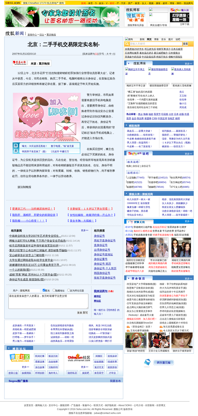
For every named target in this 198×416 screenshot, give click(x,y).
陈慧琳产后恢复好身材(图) (140, 288)
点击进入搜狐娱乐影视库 (172, 319)
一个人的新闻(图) (19, 269)
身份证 (136, 166)
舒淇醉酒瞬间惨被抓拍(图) (173, 299)
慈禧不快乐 (162, 56)
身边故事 (39, 367)
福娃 (150, 114)
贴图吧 (130, 187)
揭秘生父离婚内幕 (181, 260)
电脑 (128, 166)
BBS (179, 3)
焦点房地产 (53, 3)
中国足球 (162, 118)
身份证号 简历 (102, 263)
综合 (41, 34)
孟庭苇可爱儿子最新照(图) (173, 315)
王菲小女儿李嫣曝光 (158, 351)
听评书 (128, 227)
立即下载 (184, 24)
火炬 (171, 114)
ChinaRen (33, 3)
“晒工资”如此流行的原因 (139, 91)
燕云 (181, 91)
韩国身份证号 (102, 273)
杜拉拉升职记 (160, 227)
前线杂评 (112, 356)
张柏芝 (171, 118)
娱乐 (101, 3)
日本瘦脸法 (174, 53)
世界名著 (157, 231)
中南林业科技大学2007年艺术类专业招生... (35, 235)
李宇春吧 (153, 177)
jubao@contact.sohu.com (107, 413)
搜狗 (61, 3)
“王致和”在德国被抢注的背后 (142, 103)
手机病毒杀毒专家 (143, 234)
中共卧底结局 (149, 56)
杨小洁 (182, 103)
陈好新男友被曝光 (181, 271)
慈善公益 (13, 373)
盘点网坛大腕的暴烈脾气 (139, 307)
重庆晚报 (51, 34)
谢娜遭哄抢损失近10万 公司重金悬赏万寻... (35, 264)
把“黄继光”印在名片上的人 (140, 95)
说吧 (178, 39)
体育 (90, 3)
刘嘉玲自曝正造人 (157, 271)
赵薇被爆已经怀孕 (134, 263)
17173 (43, 3)
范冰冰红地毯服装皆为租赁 (141, 295)
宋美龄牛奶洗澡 (133, 56)
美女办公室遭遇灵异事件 (139, 311)
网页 (149, 39)
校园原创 (112, 367)
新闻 (142, 39)
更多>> (84, 230)
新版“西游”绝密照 (136, 351)
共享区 (128, 234)
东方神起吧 (176, 182)
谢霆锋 (147, 118)
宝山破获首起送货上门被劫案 (26, 255)
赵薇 (181, 114)
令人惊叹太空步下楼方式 (176, 330)
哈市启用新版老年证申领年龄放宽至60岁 (33, 245)
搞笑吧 (85, 373)
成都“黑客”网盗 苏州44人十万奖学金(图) (33, 274)
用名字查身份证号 (105, 240)
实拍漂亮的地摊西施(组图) (173, 303)
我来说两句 (89, 54)
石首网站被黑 (132, 53)
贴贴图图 (99, 361)
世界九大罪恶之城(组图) (172, 307)
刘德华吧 (153, 182)
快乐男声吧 (176, 177)
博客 (172, 3)
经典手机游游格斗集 (163, 234)
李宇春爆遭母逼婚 (134, 267)
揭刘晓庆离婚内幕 (157, 263)
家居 (137, 3)
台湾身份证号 (102, 249)
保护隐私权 (110, 405)
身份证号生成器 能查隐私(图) (26, 279)
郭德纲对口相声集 (143, 227)
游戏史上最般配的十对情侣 (174, 322)
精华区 (97, 296)
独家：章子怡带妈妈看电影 (174, 284)
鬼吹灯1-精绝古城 (143, 231)
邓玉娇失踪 (150, 49)
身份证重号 (101, 259)
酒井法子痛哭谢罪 (182, 351)
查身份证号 (101, 245)
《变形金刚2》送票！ (141, 326)
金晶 (134, 118)
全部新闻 (149, 405)
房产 (130, 3)
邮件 (165, 3)
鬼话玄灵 (99, 367)
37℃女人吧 (176, 187)
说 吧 (146, 153)
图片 (170, 39)
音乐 (163, 39)
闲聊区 (99, 356)
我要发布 (115, 380)
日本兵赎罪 (177, 49)
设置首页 (28, 405)
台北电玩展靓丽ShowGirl (140, 322)
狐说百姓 (53, 356)
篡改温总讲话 (146, 53)
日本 (176, 114)
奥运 (140, 114)
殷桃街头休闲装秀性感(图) (140, 291)
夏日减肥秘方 (161, 53)
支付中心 (53, 405)
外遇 (186, 114)
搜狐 (25, 3)
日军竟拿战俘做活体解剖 (139, 303)
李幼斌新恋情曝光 (181, 263)
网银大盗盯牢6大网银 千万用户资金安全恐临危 (37, 240)
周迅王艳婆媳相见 (157, 267)
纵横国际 (26, 373)
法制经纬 (53, 367)
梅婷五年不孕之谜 (136, 85)
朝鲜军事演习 (164, 49)
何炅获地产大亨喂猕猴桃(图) (141, 284)
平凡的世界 (168, 231)
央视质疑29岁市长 (134, 49)
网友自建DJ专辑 (158, 25)
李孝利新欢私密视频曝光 (172, 311)
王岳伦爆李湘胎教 (139, 330)
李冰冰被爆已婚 (158, 260)
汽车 (123, 3)
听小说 (128, 231)
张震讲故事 (173, 227)
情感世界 (112, 361)
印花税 (164, 114)
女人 (144, 3)
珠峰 (145, 114)
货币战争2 (180, 231)
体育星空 (99, 373)
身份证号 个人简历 (105, 268)
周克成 (182, 107)
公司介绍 (138, 405)
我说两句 (188, 3)
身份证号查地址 (103, 254)
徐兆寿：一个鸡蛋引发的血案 (142, 99)
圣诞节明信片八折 (134, 271)
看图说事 (39, 361)
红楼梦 (182, 227)
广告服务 (75, 405)
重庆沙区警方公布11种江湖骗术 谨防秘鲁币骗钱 (38, 250)
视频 (151, 3)
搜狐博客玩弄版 (136, 25)
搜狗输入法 (41, 405)
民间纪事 (39, 356)
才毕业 (112, 373)
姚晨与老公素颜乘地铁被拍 (141, 299)
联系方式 (98, 405)
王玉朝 (182, 95)
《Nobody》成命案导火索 (140, 315)
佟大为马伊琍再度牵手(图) (173, 288)
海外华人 (53, 373)
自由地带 (53, 361)
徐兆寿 (182, 99)
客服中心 (87, 405)
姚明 (177, 118)
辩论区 (97, 301)
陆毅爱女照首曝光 (181, 267)
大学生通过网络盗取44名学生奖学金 (31, 260)
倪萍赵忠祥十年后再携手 (172, 291)
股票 (128, 118)
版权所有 (128, 409)
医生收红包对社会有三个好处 (142, 107)
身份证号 (99, 235)
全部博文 (161, 405)
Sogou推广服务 (18, 380)
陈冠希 (140, 118)
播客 (158, 3)
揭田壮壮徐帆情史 (135, 260)
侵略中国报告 (175, 56)
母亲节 (157, 114)
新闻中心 (32, 34)
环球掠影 (39, 373)
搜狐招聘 (64, 405)
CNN (154, 118)
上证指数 (131, 177)
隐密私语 (72, 373)
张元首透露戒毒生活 (173, 326)
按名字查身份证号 (105, 277)
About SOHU (125, 405)
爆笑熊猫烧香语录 (159, 85)
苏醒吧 (130, 182)
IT (118, 3)
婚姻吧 (152, 187)
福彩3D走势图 (181, 234)
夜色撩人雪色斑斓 (182, 85)
